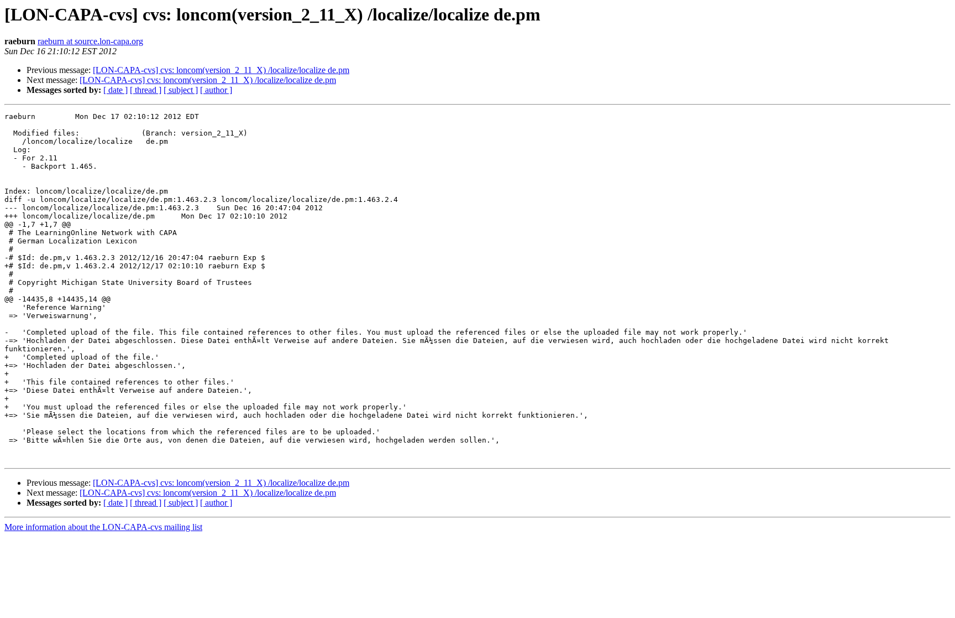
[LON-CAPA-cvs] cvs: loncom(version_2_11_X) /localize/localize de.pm (221, 70)
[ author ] (216, 90)
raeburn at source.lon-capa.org (90, 41)
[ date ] (115, 90)
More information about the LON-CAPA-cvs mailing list (103, 527)
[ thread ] (145, 90)
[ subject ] (181, 90)
